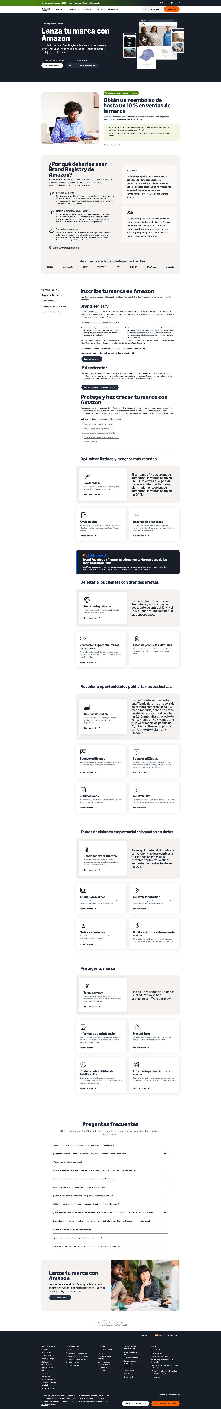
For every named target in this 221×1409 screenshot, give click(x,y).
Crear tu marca (154, 413)
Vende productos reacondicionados (104, 1363)
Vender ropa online (48, 1379)
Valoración (173, 1335)
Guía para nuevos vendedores (130, 1362)
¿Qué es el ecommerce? (46, 1375)
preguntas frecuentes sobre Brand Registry (126, 1131)
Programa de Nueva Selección (76, 1353)
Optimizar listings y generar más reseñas (98, 424)
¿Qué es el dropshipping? (46, 1363)
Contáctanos (155, 1377)
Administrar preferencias (135, 1403)
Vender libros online (48, 1388)
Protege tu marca (130, 1374)
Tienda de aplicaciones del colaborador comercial (164, 1366)
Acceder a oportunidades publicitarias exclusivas (101, 433)
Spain (161, 1335)
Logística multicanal (73, 1365)
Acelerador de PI (50, 301)
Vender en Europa (47, 1359)
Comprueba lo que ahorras (93, 3)
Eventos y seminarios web (160, 1356)
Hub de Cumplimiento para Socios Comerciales (162, 1361)
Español (147, 1335)
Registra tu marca (51, 295)
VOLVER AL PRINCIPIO (50, 290)
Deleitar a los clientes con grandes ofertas (98, 429)
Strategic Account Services (104, 1357)
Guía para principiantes (46, 1351)
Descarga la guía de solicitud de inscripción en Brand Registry (106, 353)
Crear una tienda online (47, 1369)
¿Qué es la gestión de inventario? (48, 1384)
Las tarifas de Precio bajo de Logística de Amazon (76, 1361)
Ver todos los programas (102, 1369)
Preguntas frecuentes (50, 312)
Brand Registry (129, 1377)
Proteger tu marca (90, 441)
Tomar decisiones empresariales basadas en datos (101, 437)
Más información (110, 145)
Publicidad (101, 1353)
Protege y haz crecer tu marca (53, 307)
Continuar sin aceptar (168, 1395)
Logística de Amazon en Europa (77, 1356)
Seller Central (155, 1350)
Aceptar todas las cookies (165, 1403)
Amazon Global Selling (105, 1350)
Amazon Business (47, 1355)
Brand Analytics (129, 1370)
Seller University (156, 1353)
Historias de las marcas (132, 1367)
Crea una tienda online (131, 1358)
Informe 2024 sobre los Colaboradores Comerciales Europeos (164, 1372)
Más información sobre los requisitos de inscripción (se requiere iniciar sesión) (113, 348)
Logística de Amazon (73, 1350)
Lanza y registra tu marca (130, 1353)
